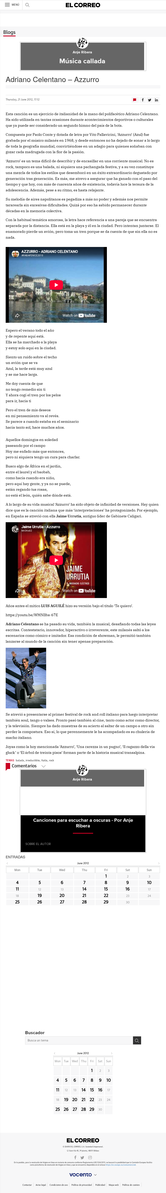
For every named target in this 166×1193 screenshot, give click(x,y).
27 (62, 902)
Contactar (27, 1185)
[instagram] (90, 1157)
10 (149, 883)
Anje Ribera (82, 52)
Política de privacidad (81, 1185)
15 (106, 889)
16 (128, 889)
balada (20, 760)
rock (51, 760)
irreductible (33, 760)
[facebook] (75, 1157)
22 (106, 896)
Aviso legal (41, 1185)
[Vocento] (83, 1174)
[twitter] (82, 1157)
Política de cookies (131, 1185)
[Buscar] (137, 1040)
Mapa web (113, 1185)
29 (106, 902)
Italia (44, 760)
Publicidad (100, 1185)
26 (39, 902)
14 (84, 889)
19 (40, 896)
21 (84, 896)
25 (17, 902)
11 (17, 889)
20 (62, 896)
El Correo (83, 1140)
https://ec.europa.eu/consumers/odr (121, 1165)
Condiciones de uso (59, 1185)
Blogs (9, 32)
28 (84, 902)
